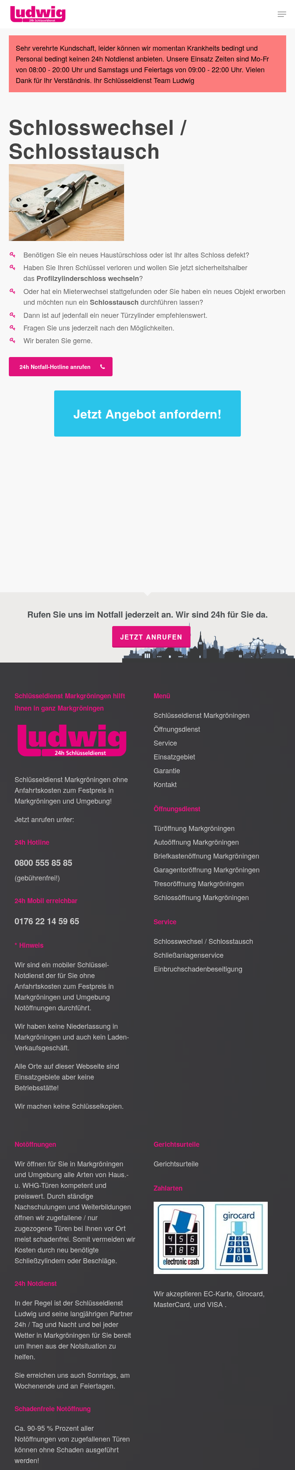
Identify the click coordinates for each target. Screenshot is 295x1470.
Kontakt (165, 784)
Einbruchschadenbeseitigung (198, 968)
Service (165, 742)
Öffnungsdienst (177, 729)
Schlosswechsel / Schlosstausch (203, 941)
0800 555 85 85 (43, 862)
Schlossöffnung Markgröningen (201, 897)
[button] (282, 14)
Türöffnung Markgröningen (194, 828)
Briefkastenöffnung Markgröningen (206, 855)
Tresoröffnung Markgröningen (199, 883)
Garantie (167, 770)
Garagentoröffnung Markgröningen (207, 869)
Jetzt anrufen (151, 636)
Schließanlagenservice (189, 955)
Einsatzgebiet (174, 756)
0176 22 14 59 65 (47, 921)
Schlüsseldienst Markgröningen (202, 715)
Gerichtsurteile (176, 1163)
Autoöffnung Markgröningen (196, 842)
